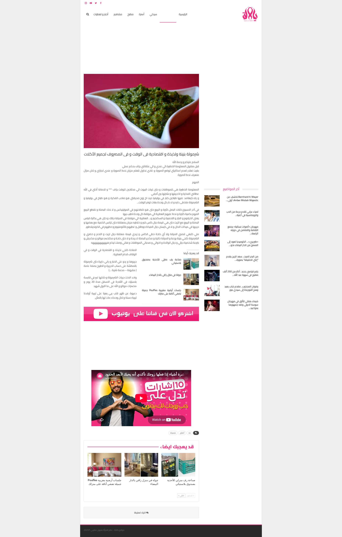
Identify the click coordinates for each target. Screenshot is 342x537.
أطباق (182, 433)
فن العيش (167, 14)
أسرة (141, 14)
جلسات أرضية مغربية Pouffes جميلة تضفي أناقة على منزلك (161, 292)
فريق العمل (245, 3)
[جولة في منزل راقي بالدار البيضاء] (191, 279)
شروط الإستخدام (224, 3)
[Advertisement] (231, 127)
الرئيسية (183, 14)
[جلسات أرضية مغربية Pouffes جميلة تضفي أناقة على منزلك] (191, 294)
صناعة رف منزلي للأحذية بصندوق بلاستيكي (161, 261)
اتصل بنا (236, 3)
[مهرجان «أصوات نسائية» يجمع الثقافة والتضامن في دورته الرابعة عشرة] (212, 230)
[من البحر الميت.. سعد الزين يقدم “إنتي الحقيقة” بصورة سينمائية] (212, 260)
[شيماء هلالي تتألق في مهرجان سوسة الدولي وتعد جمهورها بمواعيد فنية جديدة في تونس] (212, 305)
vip (189, 433)
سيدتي (153, 14)
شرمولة (173, 433)
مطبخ (131, 14)
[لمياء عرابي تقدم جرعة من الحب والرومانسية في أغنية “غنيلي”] (212, 215)
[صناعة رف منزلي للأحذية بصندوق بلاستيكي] (191, 264)
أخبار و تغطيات (101, 14)
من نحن (255, 3)
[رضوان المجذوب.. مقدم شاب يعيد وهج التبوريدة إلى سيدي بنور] (212, 290)
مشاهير (118, 14)
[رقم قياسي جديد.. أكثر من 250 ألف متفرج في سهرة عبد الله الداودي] (212, 275)
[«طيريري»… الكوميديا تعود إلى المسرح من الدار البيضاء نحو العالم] (212, 245)
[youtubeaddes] (141, 313)
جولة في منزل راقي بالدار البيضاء (165, 275)
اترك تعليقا (140, 512)
